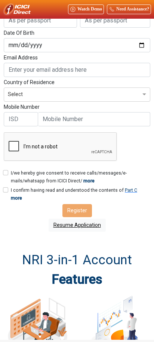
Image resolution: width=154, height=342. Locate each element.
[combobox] (77, 94)
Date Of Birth (19, 33)
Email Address (21, 58)
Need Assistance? (132, 9)
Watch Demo (89, 9)
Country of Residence (29, 82)
